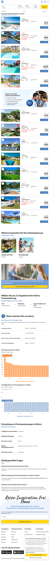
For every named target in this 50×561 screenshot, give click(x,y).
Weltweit (3, 539)
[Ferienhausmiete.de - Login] (45, 1)
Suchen (44, 7)
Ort (3, 5)
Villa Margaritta (40, 478)
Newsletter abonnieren (25, 521)
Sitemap (3, 542)
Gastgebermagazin (40, 534)
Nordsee (3, 531)
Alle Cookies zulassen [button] (36, 555)
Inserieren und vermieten (42, 531)
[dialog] (36, 548)
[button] (48, 1)
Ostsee (3, 534)
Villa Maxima (31, 478)
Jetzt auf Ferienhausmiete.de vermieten (25, 286)
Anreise (20, 5)
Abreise (27, 5)
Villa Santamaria (24, 478)
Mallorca (3, 537)
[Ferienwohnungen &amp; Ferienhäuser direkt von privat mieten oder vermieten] (2, 1)
